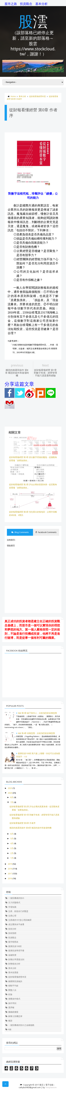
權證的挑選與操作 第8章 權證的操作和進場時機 (30, 828)
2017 (10, 873)
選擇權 (11, 1007)
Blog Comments (21, 532)
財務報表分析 (14, 964)
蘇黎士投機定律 (15, 1016)
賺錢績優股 (13, 1012)
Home (13, 96)
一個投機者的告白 (16, 898)
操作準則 (12, 1003)
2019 (10, 864)
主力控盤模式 (14, 902)
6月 (11, 834)
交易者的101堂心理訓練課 (19, 920)
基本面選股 (13, 972)
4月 (11, 843)
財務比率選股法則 (16, 959)
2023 (10, 788)
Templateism (51, 1087)
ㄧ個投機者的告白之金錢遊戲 (21, 1025)
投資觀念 (26, 4)
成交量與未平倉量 (16, 924)
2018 (10, 869)
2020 (10, 793)
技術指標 (12, 933)
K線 (9, 1029)
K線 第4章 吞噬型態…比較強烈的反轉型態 (36, 733)
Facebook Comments (46, 532)
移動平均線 (13, 985)
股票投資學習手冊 (16, 950)
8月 (11, 797)
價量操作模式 (14, 999)
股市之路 (11, 4)
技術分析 (12, 929)
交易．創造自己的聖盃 (18, 911)
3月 (11, 848)
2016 (10, 878)
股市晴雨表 (13, 942)
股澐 (33, 21)
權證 (10, 1021)
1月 (11, 858)
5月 (11, 838)
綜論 (10, 994)
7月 (11, 802)
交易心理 (12, 916)
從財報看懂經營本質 (37, 96)
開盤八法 (12, 990)
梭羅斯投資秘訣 (15, 981)
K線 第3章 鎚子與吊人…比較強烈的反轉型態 (37, 713)
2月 (11, 853)
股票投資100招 (14, 946)
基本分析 (41, 4)
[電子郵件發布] (9, 408)
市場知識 (12, 907)
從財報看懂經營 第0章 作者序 (22, 823)
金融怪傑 (12, 955)
